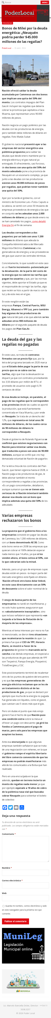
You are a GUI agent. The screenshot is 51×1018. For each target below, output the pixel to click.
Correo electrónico (12, 880)
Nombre (7, 867)
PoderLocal (6, 48)
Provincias (7, 23)
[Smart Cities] (23, 992)
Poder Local (29, 1013)
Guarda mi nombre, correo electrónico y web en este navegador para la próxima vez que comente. (24, 909)
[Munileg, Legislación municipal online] (23, 962)
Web (4, 893)
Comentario (9, 834)
